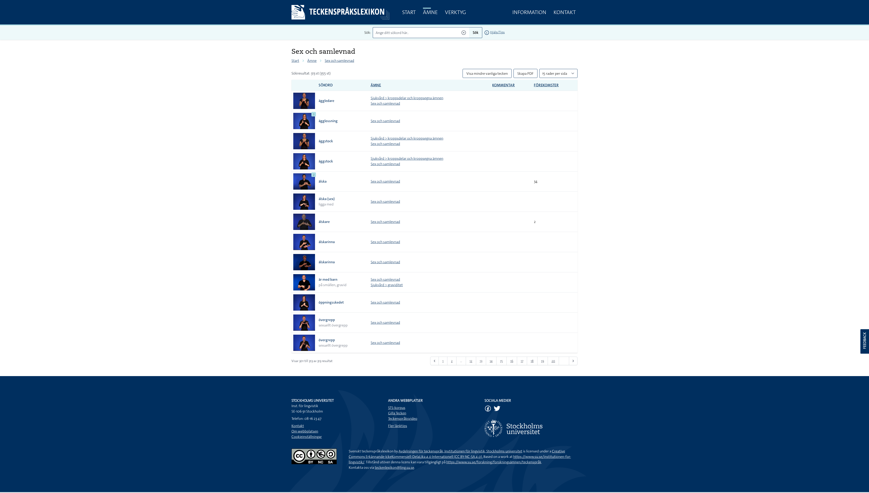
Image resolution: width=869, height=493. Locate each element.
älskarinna (327, 241)
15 (501, 361)
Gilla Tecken (397, 413)
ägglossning (328, 120)
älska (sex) (327, 198)
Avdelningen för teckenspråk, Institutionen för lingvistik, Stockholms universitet (460, 451)
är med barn (328, 279)
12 (471, 361)
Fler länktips (397, 425)
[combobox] (421, 32)
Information (529, 12)
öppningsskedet (331, 302)
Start (409, 12)
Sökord (326, 85)
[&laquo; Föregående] (434, 361)
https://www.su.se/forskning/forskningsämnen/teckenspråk (493, 462)
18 (532, 361)
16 (511, 361)
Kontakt (565, 12)
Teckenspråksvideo (402, 418)
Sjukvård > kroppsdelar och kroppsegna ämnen (407, 98)
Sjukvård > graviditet (387, 285)
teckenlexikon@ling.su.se (394, 467)
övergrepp (327, 319)
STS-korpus (396, 407)
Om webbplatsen (304, 431)
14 (491, 361)
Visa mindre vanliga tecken (487, 73)
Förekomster (546, 85)
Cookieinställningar (306, 436)
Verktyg (455, 12)
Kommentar (503, 85)
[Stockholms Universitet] (531, 428)
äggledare (326, 100)
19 (542, 361)
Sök (475, 32)
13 (481, 361)
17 (522, 361)
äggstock (326, 141)
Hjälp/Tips (497, 32)
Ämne (430, 12)
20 (553, 361)
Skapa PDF (525, 73)
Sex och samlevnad (339, 60)
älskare (324, 221)
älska (323, 181)
